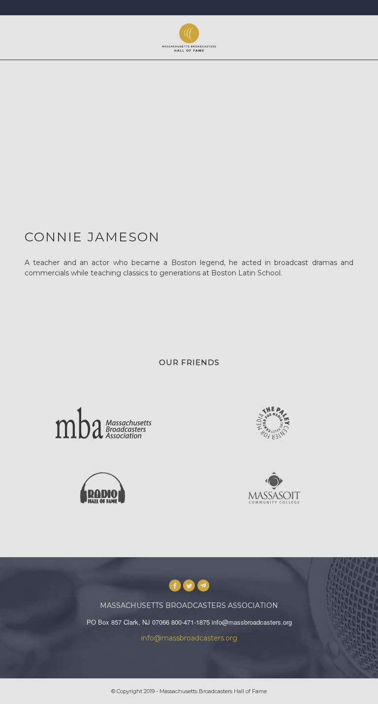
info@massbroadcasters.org (189, 638)
